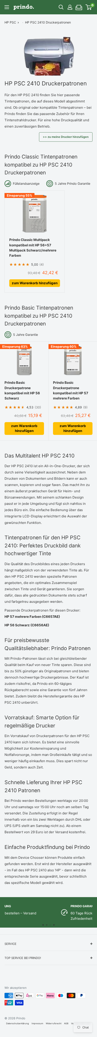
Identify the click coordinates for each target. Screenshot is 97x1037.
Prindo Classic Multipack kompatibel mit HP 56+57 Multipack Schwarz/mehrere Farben (32, 248)
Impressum (37, 1023)
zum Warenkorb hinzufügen (35, 283)
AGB (66, 1023)
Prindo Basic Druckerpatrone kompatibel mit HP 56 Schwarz (22, 390)
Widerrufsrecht (53, 1023)
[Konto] (70, 7)
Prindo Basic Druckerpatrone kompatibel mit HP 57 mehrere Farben (70, 390)
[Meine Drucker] (79, 6)
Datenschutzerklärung (17, 1023)
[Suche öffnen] (61, 7)
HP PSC (10, 22)
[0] (89, 7)
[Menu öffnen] (7, 7)
